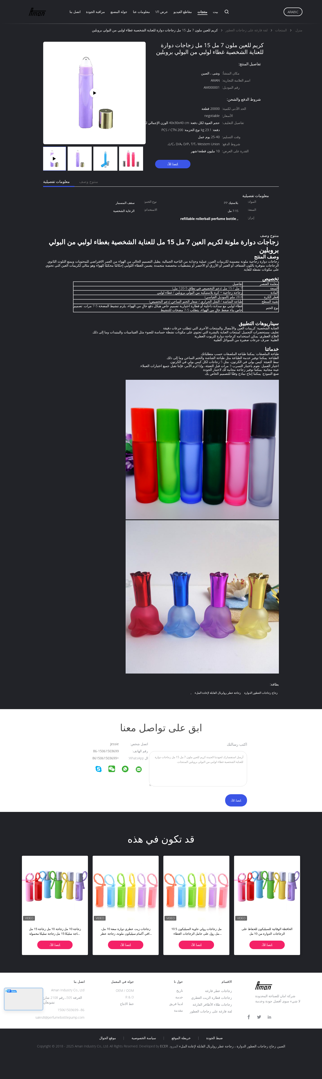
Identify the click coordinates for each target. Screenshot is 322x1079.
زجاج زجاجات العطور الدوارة (261, 693)
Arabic (293, 12)
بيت (215, 11)
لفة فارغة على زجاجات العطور (211, 1011)
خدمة (179, 997)
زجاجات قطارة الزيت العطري (211, 997)
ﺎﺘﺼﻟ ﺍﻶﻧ (173, 164)
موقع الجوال (107, 1038)
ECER (164, 1046)
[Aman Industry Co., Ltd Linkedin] (269, 1017)
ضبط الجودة (214, 1038)
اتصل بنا (75, 11)
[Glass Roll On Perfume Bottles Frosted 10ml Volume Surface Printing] (94, 92)
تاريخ (179, 990)
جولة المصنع (119, 11)
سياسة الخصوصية (144, 1038)
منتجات (202, 11)
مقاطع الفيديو (182, 11)
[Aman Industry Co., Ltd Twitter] (259, 1017)
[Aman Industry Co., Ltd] (141, 770)
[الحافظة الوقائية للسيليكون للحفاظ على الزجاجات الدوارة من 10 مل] (267, 889)
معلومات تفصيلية (56, 181)
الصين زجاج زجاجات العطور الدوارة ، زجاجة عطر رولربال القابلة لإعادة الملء (232, 1046)
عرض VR (161, 11)
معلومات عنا (141, 11)
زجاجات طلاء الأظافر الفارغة (212, 1004)
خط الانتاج (127, 1003)
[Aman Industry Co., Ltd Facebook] (249, 1017)
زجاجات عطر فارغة (218, 990)
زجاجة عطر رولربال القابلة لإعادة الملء (218, 693)
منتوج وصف (88, 181)
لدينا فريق (176, 1003)
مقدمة (178, 1010)
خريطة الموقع (181, 1038)
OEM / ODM (125, 990)
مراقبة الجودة (95, 11)
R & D (129, 997)
